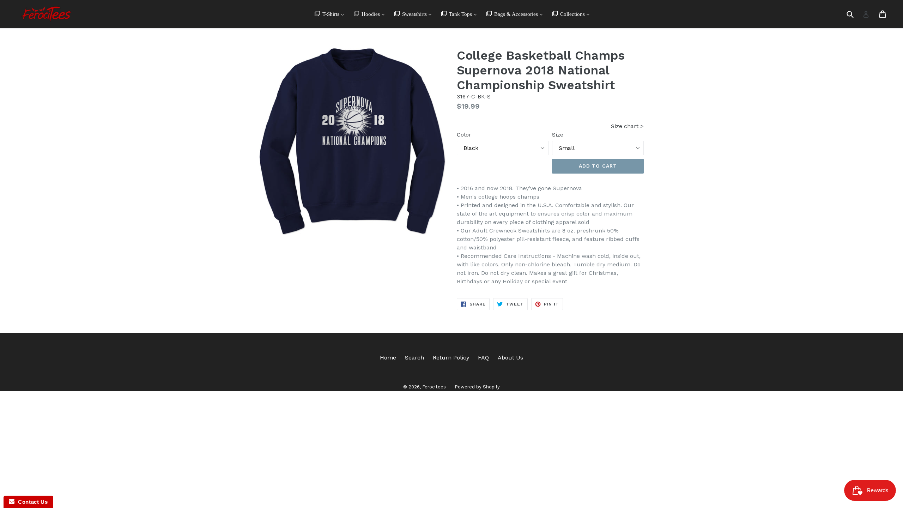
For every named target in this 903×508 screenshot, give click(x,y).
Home (388, 357)
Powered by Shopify (477, 386)
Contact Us (31, 502)
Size (557, 134)
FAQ (483, 357)
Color (464, 134)
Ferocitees (434, 386)
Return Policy (451, 357)
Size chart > (627, 126)
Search (414, 357)
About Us (510, 357)
